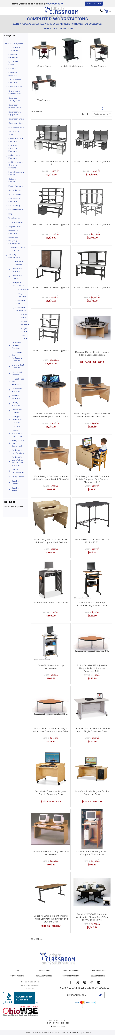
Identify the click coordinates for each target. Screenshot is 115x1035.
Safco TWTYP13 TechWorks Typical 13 (50, 163)
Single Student (24, 329)
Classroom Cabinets (17, 269)
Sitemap (30, 989)
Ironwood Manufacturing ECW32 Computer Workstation (92, 853)
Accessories (22, 289)
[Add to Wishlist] (65, 125)
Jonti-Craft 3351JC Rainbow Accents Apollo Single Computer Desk (92, 730)
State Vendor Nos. (98, 970)
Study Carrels (18, 477)
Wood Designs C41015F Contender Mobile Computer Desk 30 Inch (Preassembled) (92, 479)
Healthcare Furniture (17, 390)
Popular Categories (14, 43)
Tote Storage (17, 222)
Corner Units (24, 315)
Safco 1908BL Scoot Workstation (51, 602)
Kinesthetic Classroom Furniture (13, 148)
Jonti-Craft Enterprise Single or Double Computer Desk (50, 793)
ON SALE (12, 68)
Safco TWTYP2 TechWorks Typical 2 (51, 350)
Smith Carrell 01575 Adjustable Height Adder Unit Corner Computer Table (92, 668)
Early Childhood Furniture (15, 139)
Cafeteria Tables (15, 87)
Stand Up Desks (15, 210)
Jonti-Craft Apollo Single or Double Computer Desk (92, 793)
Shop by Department (14, 255)
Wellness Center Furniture (18, 248)
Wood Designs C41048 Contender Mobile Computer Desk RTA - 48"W (51, 478)
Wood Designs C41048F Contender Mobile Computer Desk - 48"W (92, 415)
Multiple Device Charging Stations (15, 165)
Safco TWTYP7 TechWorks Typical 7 (92, 224)
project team (44, 970)
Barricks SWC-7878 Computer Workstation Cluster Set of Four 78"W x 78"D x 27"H (92, 917)
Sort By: (86, 114)
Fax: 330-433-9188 (30, 985)
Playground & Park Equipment (18, 443)
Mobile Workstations (24, 322)
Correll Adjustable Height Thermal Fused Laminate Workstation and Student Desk (51, 919)
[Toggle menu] (14, 11)
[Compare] (65, 131)
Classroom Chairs (16, 119)
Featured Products (12, 74)
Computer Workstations (19, 308)
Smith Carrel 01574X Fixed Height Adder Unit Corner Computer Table (50, 730)
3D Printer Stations (18, 262)
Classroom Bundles (15, 48)
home (17, 970)
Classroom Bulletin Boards (15, 106)
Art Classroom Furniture (14, 81)
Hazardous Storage (17, 373)
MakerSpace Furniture (14, 156)
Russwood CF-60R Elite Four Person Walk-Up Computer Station (50, 415)
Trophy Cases (14, 226)
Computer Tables (19, 301)
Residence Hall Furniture (18, 451)
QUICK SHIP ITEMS (13, 62)
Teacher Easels (15, 482)
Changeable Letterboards (14, 92)
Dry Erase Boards (16, 127)
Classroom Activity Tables (14, 99)
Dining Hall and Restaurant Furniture (17, 356)
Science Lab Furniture (14, 199)
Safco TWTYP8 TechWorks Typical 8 (51, 224)
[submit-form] (100, 995)
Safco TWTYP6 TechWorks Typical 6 (51, 287)
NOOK (17, 426)
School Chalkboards (18, 471)
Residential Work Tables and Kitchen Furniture (17, 461)
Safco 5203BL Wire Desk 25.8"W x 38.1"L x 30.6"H (92, 541)
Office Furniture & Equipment (17, 433)
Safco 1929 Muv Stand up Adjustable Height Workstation (92, 604)
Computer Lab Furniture (18, 283)
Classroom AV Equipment (14, 113)
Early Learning (22, 294)
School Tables (14, 194)
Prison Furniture (15, 186)
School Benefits (17, 975)
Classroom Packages (13, 55)
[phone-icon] (101, 11)
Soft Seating (14, 205)
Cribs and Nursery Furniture (16, 345)
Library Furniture (16, 404)
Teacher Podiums (16, 397)
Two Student (24, 336)
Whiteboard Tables (13, 132)
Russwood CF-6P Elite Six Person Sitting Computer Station (92, 353)
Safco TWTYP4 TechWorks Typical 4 (92, 287)
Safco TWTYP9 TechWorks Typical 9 (92, 161)
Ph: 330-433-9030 (30, 982)
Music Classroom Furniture (16, 173)
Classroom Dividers (17, 276)
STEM (10, 214)
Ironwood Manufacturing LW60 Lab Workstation (51, 853)
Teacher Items (15, 489)
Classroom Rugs (15, 123)
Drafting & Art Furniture (18, 366)
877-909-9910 (55, 3)
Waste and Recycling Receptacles (14, 240)
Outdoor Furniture (12, 180)
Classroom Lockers (17, 410)
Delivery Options (98, 975)
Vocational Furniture (13, 232)
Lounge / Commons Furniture (16, 419)
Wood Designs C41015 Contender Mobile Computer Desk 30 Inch (51, 541)
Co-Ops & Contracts (71, 970)
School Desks (14, 190)
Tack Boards (14, 218)
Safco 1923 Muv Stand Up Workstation (51, 667)
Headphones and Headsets (18, 382)
